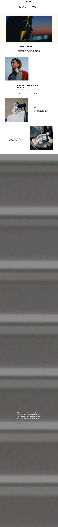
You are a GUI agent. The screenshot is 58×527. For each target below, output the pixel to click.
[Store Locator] (54, 1)
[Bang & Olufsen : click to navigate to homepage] (29, 2)
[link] (53, 1)
